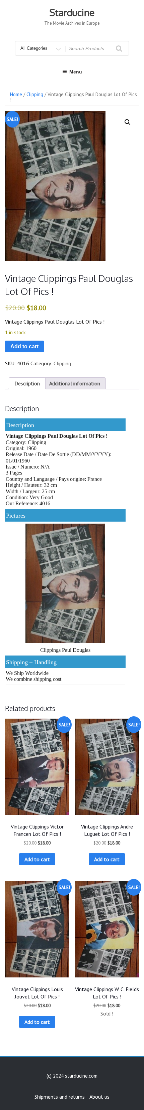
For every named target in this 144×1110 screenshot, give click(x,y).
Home (16, 94)
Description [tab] (27, 383)
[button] (128, 122)
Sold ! (106, 1013)
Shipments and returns (59, 1096)
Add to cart (24, 346)
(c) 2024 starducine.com (72, 1076)
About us (99, 1096)
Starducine (72, 12)
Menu (75, 71)
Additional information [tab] (74, 383)
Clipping (34, 94)
